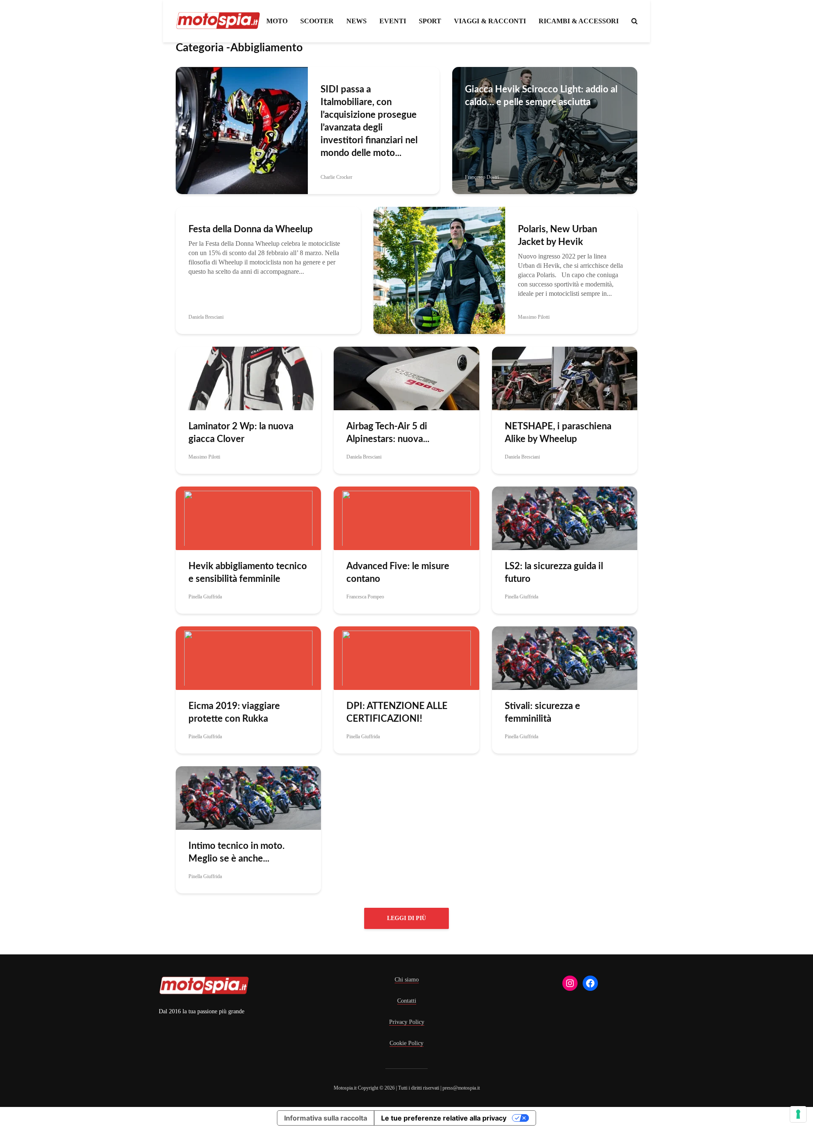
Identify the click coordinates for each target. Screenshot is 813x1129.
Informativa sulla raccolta (325, 1118)
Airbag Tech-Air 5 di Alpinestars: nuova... (387, 433)
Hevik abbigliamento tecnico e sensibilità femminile (247, 573)
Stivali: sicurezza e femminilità (542, 712)
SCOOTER (317, 21)
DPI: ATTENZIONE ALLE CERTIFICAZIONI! (397, 712)
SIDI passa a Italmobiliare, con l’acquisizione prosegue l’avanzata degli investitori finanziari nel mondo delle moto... (369, 121)
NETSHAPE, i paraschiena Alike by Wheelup (558, 433)
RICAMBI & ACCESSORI (579, 21)
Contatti (406, 1001)
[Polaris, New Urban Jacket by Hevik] (439, 269)
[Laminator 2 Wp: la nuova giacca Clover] (248, 377)
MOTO (277, 21)
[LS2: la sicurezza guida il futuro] (564, 517)
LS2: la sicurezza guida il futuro (554, 573)
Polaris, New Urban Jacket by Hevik (557, 236)
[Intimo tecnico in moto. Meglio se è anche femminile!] (248, 797)
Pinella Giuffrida (205, 597)
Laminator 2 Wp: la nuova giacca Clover (240, 433)
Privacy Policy (406, 1022)
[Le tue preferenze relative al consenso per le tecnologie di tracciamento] (798, 1114)
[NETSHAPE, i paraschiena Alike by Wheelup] (564, 377)
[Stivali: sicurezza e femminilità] (564, 657)
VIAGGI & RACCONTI (490, 21)
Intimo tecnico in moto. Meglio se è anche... (236, 852)
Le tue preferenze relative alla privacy (443, 1118)
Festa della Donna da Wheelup (250, 229)
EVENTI (392, 21)
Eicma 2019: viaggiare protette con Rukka (234, 712)
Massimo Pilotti (534, 317)
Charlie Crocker (336, 177)
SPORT (430, 21)
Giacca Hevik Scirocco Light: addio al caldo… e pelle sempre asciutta (541, 96)
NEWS (356, 21)
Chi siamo (407, 979)
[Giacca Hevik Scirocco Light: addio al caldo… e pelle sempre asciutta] (544, 129)
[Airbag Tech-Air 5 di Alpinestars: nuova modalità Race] (406, 377)
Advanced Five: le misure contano (397, 573)
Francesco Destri (482, 177)
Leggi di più (406, 918)
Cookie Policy (406, 1043)
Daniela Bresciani (206, 317)
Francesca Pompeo (365, 597)
